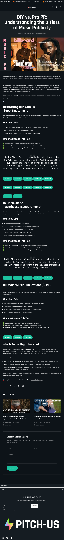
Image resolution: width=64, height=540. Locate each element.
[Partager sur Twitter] (14, 386)
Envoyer (12, 468)
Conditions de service (47, 440)
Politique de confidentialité (32, 440)
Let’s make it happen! (36, 380)
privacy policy (14, 510)
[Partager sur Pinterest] (18, 386)
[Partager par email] (23, 386)
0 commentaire (42, 33)
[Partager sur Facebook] (10, 386)
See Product (7, 179)
